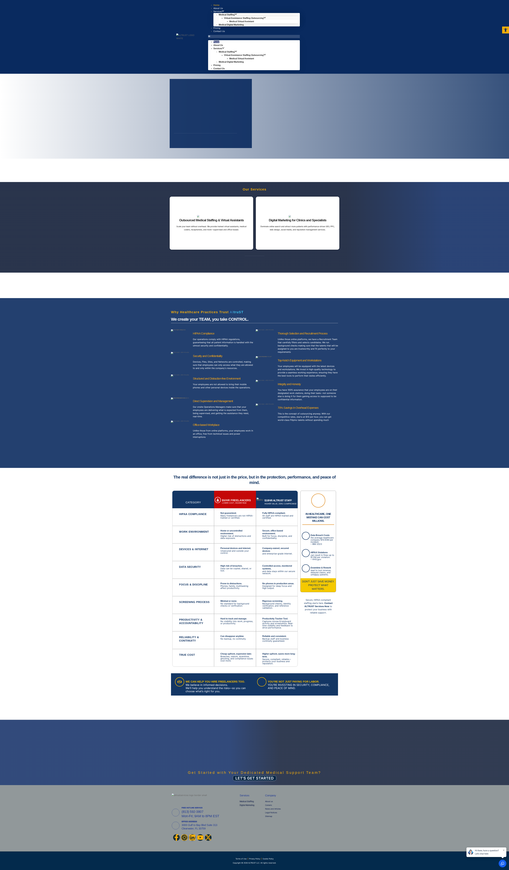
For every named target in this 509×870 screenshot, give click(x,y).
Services (217, 11)
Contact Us (219, 31)
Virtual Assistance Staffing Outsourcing (244, 18)
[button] (254, 36)
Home (216, 42)
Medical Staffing (227, 15)
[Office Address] (175, 825)
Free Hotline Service (192, 808)
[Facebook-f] (176, 837)
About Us (218, 45)
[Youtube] (200, 837)
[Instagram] (184, 837)
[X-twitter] (208, 837)
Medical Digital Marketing (231, 25)
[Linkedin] (192, 837)
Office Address (189, 822)
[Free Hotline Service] (175, 812)
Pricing (217, 65)
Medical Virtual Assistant (241, 21)
